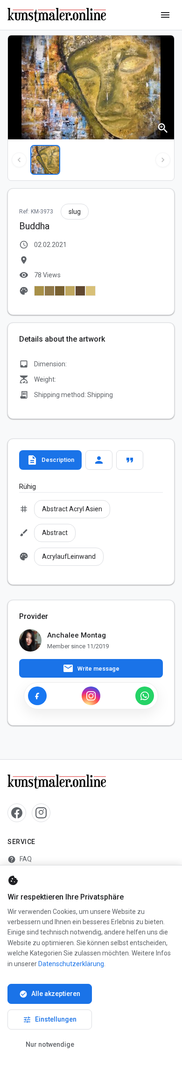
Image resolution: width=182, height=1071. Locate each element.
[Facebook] (37, 696)
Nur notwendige (50, 1044)
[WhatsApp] (144, 696)
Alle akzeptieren (49, 994)
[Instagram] (91, 696)
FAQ (19, 859)
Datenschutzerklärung (71, 964)
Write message (91, 668)
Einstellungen (50, 1020)
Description (50, 460)
